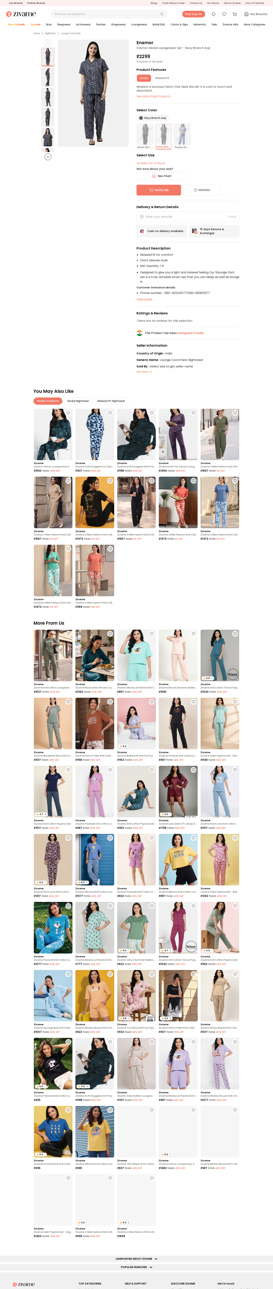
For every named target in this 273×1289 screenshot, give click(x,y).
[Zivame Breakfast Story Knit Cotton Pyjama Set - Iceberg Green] (53, 723)
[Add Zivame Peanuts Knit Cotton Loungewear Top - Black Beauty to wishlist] (68, 1042)
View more (144, 299)
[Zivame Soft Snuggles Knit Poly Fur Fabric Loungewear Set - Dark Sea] (136, 434)
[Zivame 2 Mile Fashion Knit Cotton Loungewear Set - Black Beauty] (94, 502)
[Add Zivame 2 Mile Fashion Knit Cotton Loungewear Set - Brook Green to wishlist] (68, 549)
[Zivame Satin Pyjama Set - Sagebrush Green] (53, 1200)
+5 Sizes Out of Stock (150, 163)
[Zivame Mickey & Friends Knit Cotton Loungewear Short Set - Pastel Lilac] (178, 1063)
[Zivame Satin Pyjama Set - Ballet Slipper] (220, 859)
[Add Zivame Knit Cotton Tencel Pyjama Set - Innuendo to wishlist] (193, 906)
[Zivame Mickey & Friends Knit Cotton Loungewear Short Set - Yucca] (136, 655)
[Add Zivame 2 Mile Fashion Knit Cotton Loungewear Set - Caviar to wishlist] (152, 1178)
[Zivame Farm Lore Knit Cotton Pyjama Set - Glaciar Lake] (220, 791)
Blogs (154, 3)
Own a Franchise (254, 3)
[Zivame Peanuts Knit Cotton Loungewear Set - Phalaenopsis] (94, 791)
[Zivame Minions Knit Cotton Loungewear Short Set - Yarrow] (178, 859)
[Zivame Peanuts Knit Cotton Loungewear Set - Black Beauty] (178, 723)
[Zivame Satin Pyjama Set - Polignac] (178, 1200)
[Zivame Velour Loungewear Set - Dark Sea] (53, 434)
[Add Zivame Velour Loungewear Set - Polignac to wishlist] (193, 1110)
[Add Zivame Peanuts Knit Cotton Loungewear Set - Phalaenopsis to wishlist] (110, 770)
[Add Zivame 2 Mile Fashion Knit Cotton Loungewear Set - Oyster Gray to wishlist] (68, 481)
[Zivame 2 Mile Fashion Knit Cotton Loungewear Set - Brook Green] (53, 570)
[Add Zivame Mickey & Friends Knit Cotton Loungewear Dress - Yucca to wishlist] (110, 906)
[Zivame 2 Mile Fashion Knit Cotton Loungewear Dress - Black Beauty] (220, 1200)
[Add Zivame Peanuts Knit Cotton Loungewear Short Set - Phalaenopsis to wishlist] (152, 838)
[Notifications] (213, 14)
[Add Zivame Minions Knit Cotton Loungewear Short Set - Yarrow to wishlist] (193, 838)
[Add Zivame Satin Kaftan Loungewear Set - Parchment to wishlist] (152, 1042)
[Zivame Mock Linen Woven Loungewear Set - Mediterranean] (94, 655)
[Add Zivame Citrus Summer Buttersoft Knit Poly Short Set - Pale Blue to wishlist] (152, 906)
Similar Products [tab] (48, 401)
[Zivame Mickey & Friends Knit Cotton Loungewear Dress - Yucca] (94, 927)
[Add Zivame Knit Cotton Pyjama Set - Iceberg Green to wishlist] (235, 906)
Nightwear (50, 33)
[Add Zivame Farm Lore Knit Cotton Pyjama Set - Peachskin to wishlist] (68, 1246)
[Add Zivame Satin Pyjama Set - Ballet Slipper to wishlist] (235, 838)
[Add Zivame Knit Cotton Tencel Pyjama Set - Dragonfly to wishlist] (235, 634)
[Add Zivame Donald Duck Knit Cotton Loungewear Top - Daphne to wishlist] (68, 1110)
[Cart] (235, 14)
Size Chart (164, 176)
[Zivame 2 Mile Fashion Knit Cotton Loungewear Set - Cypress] (220, 434)
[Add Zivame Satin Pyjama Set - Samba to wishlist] (152, 1246)
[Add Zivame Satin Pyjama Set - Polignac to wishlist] (193, 1178)
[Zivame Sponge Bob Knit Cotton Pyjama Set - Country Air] (53, 996)
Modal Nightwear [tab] (78, 401)
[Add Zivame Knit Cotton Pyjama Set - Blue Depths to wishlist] (68, 770)
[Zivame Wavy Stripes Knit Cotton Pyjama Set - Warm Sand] (220, 996)
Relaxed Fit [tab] (162, 78)
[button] (162, 14)
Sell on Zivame (232, 3)
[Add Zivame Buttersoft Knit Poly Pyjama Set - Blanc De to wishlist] (152, 702)
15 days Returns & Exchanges (212, 231)
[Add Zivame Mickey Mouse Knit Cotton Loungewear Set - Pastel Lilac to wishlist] (235, 1042)
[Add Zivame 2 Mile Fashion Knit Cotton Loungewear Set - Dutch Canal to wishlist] (235, 481)
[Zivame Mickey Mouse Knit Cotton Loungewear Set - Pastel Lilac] (220, 1063)
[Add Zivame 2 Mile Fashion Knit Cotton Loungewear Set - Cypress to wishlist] (235, 413)
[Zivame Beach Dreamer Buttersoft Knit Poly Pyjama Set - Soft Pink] (178, 655)
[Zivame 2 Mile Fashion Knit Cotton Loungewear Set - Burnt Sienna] (178, 502)
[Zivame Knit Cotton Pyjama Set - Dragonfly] (136, 791)
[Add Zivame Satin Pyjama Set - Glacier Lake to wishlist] (235, 1246)
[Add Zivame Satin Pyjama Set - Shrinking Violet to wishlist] (235, 702)
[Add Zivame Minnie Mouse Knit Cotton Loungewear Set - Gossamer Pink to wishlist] (235, 1110)
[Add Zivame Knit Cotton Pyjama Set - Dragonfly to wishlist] (152, 770)
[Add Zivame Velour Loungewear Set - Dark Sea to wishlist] (68, 413)
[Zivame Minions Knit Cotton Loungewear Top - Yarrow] (94, 1132)
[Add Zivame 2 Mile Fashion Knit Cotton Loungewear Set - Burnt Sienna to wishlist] (193, 481)
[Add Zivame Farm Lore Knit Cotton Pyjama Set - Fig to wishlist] (68, 838)
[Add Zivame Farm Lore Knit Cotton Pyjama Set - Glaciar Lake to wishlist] (235, 770)
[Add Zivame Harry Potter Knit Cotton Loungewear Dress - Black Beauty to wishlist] (193, 974)
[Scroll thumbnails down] (48, 157)
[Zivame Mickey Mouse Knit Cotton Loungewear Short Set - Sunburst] (94, 996)
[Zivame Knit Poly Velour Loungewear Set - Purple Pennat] (178, 434)
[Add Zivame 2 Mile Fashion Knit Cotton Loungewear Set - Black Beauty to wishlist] (110, 481)
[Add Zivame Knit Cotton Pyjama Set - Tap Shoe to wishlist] (110, 1246)
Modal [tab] (144, 78)
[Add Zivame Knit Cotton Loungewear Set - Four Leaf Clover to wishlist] (68, 634)
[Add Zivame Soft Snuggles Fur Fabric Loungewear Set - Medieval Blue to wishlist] (110, 413)
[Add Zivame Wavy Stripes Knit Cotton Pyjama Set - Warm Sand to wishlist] (235, 974)
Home (36, 33)
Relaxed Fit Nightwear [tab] (111, 401)
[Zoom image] (93, 93)
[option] (47, 57)
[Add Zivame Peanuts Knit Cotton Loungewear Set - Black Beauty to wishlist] (193, 702)
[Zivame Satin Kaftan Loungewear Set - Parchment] (136, 1063)
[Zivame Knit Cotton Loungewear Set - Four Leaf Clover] (53, 655)
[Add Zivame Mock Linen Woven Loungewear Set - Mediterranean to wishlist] (110, 634)
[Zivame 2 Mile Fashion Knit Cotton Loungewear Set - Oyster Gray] (53, 502)
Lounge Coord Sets (71, 33)
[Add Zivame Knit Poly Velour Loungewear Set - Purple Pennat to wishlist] (193, 413)
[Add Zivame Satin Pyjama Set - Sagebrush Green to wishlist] (68, 1178)
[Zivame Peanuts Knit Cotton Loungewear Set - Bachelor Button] (53, 927)
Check (232, 216)
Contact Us (196, 3)
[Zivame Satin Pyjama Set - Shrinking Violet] (220, 723)
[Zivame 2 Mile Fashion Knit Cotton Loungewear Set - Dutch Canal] (220, 502)
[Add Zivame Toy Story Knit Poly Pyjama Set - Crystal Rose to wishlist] (152, 974)
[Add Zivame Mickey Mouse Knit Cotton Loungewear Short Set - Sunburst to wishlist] (110, 974)
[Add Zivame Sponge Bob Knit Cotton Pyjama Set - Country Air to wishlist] (68, 974)
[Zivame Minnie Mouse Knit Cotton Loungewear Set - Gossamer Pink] (220, 1132)
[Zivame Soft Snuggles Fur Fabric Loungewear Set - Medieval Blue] (94, 434)
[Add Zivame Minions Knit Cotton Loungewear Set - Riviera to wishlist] (110, 838)
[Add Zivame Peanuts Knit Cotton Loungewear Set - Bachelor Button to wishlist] (68, 906)
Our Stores (213, 3)
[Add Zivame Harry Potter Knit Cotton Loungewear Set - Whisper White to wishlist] (110, 702)
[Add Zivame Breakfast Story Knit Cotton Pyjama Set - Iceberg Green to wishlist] (68, 702)
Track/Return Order (173, 3)
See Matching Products (153, 96)
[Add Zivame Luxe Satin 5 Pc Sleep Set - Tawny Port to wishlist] (193, 770)
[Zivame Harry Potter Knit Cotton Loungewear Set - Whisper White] (94, 723)
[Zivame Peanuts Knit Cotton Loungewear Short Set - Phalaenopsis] (136, 859)
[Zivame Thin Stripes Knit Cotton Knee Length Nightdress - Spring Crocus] (136, 1132)
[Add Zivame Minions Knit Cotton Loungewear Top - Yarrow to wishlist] (110, 1110)
